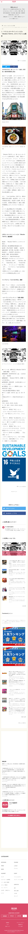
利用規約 (7, 922)
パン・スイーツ (4, 887)
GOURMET (3, 873)
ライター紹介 (20, 926)
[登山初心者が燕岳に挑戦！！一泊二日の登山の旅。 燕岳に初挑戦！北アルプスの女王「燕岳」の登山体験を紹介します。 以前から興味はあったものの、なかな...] (4, 573)
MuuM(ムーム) (14, 909)
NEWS (2, 869)
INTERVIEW (3, 862)
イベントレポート (17, 876)
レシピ (2, 893)
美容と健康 (16, 890)
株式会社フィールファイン (16, 931)
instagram (12, 916)
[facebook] (14, 67)
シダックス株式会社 (22, 486)
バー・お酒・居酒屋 (5, 882)
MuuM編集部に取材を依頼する (14, 815)
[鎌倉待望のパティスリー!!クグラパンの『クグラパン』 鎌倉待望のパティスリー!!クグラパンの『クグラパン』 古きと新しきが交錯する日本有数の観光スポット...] (4, 600)
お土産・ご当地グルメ (5, 890)
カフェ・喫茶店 (4, 885)
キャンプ (16, 896)
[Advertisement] (14, 496)
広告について (7, 926)
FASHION (16, 862)
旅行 (15, 888)
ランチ (2, 876)
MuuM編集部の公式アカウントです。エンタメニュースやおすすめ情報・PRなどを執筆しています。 (13, 811)
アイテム (16, 868)
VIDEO (2, 865)
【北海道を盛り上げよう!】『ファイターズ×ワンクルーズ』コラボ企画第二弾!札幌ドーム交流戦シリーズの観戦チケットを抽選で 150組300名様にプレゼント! (14, 794)
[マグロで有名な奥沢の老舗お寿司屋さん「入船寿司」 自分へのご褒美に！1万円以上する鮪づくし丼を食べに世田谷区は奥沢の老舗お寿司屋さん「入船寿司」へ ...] (4, 582)
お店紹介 (16, 865)
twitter (19, 916)
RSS (25, 916)
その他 (15, 893)
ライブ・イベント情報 (18, 879)
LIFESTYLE (16, 884)
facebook (4, 916)
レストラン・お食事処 (5, 879)
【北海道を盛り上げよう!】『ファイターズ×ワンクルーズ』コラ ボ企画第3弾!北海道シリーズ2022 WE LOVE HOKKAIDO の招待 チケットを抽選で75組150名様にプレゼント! (13, 771)
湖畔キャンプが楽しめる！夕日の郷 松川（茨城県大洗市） (14, 764)
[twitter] (6, 67)
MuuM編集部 (24, 60)
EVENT (15, 873)
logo (14, 1)
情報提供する (20, 924)
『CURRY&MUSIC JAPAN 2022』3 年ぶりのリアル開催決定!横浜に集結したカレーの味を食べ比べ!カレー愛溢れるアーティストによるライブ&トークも (14, 779)
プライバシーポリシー (20, 922)
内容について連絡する (22, 722)
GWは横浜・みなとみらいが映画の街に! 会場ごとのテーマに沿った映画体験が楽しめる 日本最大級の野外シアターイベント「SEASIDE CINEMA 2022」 (14, 786)
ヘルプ (7, 924)
